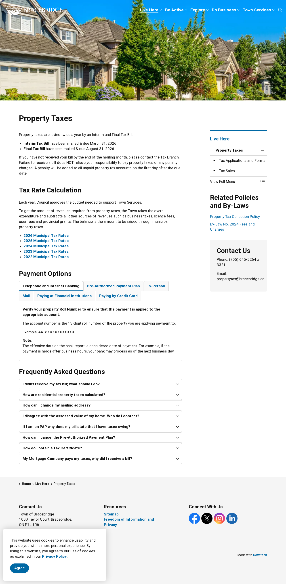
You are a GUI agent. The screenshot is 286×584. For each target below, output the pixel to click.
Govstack (260, 555)
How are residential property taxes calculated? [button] (64, 394)
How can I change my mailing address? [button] (56, 405)
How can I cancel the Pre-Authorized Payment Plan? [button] (69, 437)
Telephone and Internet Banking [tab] (51, 286)
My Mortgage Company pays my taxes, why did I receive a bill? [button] (77, 458)
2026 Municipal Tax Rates (46, 235)
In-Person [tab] (156, 286)
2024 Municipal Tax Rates (46, 246)
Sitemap (111, 514)
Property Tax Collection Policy (235, 216)
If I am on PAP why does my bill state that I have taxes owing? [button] (76, 426)
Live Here (149, 10)
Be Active (174, 10)
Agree (19, 568)
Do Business (224, 10)
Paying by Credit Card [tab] (118, 296)
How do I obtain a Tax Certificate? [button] (52, 448)
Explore (197, 10)
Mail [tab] (26, 296)
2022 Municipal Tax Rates (46, 256)
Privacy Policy (54, 556)
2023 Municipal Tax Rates (46, 251)
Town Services (257, 10)
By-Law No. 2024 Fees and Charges (232, 227)
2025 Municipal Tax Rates (46, 240)
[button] (234, 182)
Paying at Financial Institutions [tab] (64, 296)
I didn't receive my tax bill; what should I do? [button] (61, 384)
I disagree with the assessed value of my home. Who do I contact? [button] (81, 416)
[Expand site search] (280, 10)
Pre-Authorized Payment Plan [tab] (113, 286)
